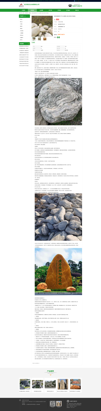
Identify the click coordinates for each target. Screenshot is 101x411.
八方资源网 (28, 404)
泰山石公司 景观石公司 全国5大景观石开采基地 (27, 391)
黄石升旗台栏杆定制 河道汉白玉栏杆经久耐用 (24, 61)
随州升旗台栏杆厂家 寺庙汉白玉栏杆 (24, 59)
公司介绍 (50, 10)
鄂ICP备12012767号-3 (32, 401)
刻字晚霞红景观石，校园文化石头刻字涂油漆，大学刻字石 (24, 48)
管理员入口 (35, 404)
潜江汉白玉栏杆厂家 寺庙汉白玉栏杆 (24, 65)
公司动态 (59, 10)
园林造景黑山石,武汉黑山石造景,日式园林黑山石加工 (24, 46)
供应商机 (32, 10)
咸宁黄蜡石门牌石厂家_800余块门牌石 (63, 391)
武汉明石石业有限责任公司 (40, 401)
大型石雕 (21, 30)
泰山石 (21, 21)
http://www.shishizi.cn (36, 363)
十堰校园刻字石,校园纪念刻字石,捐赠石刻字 (24, 52)
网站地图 (38, 404)
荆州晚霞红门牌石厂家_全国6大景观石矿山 (51, 391)
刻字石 (21, 39)
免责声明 (31, 404)
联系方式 (77, 10)
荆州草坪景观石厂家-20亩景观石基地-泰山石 (39, 391)
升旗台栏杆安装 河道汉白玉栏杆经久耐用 (24, 63)
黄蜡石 (21, 28)
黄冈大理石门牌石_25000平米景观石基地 (76, 391)
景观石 (21, 19)
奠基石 (21, 26)
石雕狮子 (21, 37)
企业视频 (41, 10)
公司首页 (23, 10)
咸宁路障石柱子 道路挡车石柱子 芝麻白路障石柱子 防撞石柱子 (24, 50)
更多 (28, 43)
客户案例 (68, 10)
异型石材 (21, 35)
